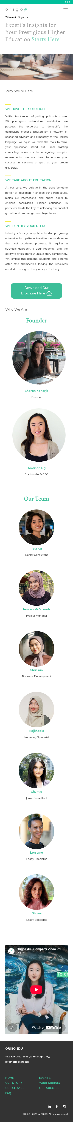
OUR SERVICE (14, 1088)
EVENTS (45, 1078)
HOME (9, 1078)
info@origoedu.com (17, 1061)
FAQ (8, 1093)
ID (65, 2)
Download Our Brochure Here (35, 290)
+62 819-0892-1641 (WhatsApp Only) (27, 1056)
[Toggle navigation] (65, 9)
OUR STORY (13, 1082)
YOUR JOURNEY (49, 1082)
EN (70, 2)
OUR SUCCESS (49, 1088)
